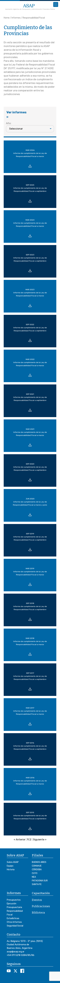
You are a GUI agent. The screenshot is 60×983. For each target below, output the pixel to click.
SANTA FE (37, 884)
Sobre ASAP (13, 862)
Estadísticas (13, 918)
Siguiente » (39, 839)
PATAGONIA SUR (40, 880)
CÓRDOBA (37, 869)
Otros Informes (14, 922)
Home (7, 17)
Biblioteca (38, 912)
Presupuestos (14, 900)
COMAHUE (37, 866)
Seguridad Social (15, 925)
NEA (34, 877)
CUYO (34, 873)
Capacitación (41, 893)
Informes (16, 17)
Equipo (10, 866)
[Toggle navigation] (55, 4)
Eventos (37, 900)
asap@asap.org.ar (15, 951)
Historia (10, 869)
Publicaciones (41, 906)
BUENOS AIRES (39, 862)
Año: (8, 123)
